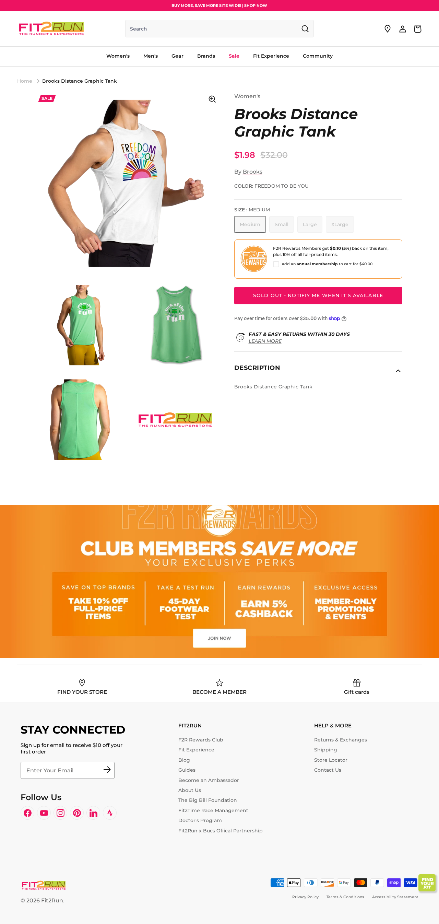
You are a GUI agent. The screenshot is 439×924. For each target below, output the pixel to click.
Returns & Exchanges (340, 740)
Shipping (325, 750)
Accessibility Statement (395, 896)
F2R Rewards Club (200, 740)
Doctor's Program (200, 820)
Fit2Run (52, 900)
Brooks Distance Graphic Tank (79, 81)
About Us (189, 790)
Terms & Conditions (345, 896)
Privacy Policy (305, 896)
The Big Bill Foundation (207, 800)
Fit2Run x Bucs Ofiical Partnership (220, 831)
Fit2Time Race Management (213, 810)
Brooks (252, 171)
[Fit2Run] (51, 28)
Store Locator (330, 760)
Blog (184, 760)
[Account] (403, 29)
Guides (186, 770)
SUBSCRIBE (107, 770)
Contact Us (327, 770)
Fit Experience (196, 750)
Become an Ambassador (208, 780)
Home (24, 81)
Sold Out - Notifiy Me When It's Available (318, 295)
